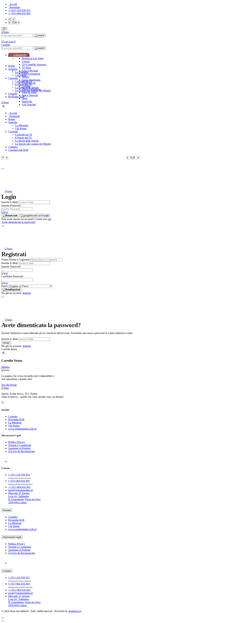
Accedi (13, 215)
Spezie (25, 76)
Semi (24, 98)
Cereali (26, 61)
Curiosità (13, 78)
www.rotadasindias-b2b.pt (22, 428)
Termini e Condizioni (19, 445)
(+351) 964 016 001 (19, 13)
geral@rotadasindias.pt (20, 490)
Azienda (12, 69)
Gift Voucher (29, 104)
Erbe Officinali (30, 70)
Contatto (12, 93)
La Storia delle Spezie (27, 87)
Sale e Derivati (30, 95)
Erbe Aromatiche (31, 73)
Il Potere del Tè (23, 84)
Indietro (27, 293)
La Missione (21, 72)
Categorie (19, 55)
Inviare (6, 342)
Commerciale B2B (18, 150)
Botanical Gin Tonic (33, 58)
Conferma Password (12, 276)
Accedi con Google (39, 215)
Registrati (15, 289)
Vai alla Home (9, 384)
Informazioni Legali (12, 537)
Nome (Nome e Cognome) (15, 259)
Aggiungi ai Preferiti (19, 448)
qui (49, 219)
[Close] (2, 168)
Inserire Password (10, 205)
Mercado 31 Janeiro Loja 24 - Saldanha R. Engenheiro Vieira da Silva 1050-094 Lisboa (24, 498)
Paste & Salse (29, 92)
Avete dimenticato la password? (18, 222)
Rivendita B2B (16, 96)
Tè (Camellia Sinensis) (34, 64)
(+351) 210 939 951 (19, 10)
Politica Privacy (16, 442)
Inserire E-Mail (9, 202)
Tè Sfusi (26, 67)
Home (11, 65)
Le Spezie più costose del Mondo (33, 90)
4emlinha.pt (74, 611)
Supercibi (27, 101)
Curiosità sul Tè (23, 81)
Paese (4, 286)
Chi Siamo (20, 75)
